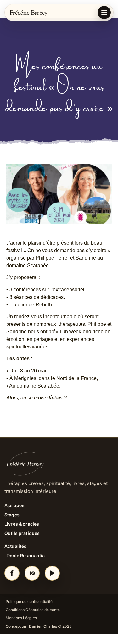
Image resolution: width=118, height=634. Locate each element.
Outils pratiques (22, 533)
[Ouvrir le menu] (104, 12)
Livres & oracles (21, 523)
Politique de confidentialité (29, 601)
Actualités (15, 546)
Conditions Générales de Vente (33, 609)
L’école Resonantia (24, 555)
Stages (12, 514)
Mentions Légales (21, 618)
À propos (14, 505)
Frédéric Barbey (29, 12)
